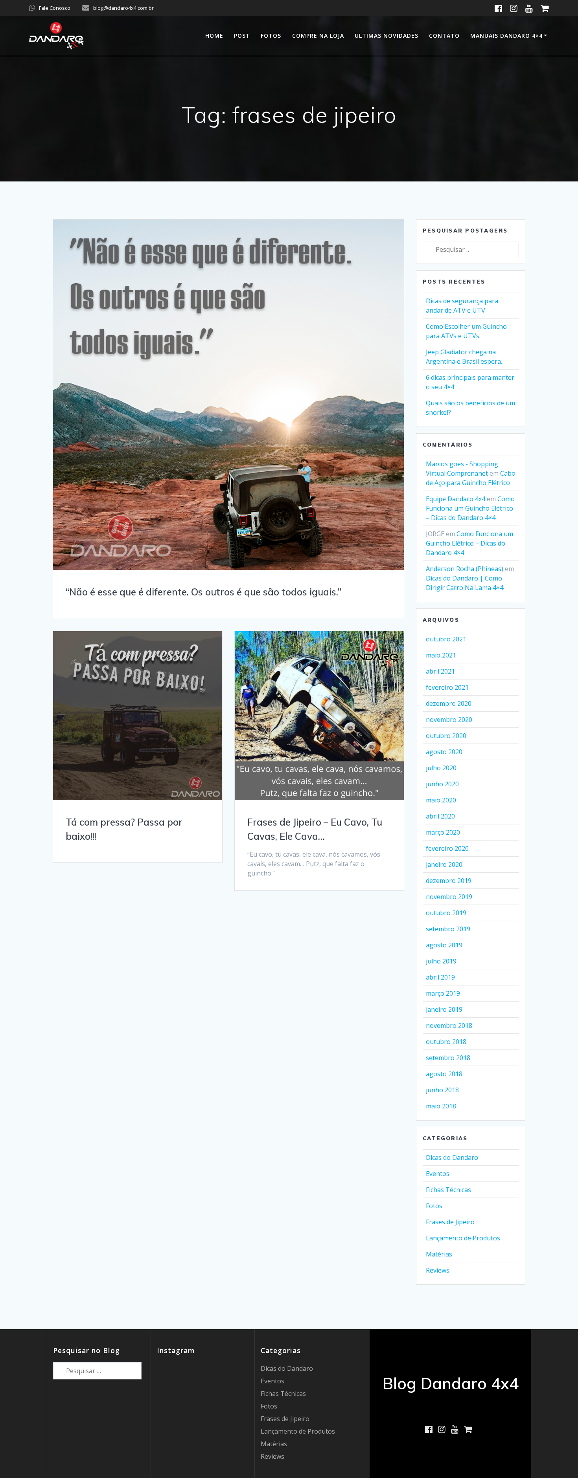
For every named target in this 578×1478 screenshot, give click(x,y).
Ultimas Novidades (386, 35)
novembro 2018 (449, 1025)
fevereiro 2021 (447, 687)
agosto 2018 (444, 1074)
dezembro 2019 (448, 880)
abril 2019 (440, 977)
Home (214, 35)
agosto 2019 (444, 945)
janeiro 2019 (444, 1009)
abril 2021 (440, 671)
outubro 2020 (446, 735)
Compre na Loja (318, 35)
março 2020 (443, 832)
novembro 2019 (449, 896)
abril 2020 (440, 816)
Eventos (437, 1173)
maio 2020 (441, 800)
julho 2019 (441, 961)
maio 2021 (441, 655)
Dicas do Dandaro (452, 1157)
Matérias (439, 1254)
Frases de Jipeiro (450, 1222)
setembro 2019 (448, 929)
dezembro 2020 (448, 703)
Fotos (271, 35)
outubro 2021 (446, 639)
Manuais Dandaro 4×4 (506, 35)
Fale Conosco (54, 7)
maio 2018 (441, 1106)
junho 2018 (442, 1090)
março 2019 (443, 993)
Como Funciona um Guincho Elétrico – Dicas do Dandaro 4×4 (470, 508)
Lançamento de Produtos (463, 1238)
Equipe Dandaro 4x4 (455, 498)
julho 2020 (441, 768)
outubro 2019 (446, 912)
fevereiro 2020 (447, 848)
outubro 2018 (446, 1041)
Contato (444, 35)
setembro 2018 (448, 1057)
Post (242, 35)
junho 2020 (442, 784)
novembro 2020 (449, 719)
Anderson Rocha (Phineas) (464, 568)
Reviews (437, 1270)
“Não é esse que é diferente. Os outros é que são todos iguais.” (203, 592)
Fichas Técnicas (448, 1189)
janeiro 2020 (444, 864)
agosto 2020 (444, 751)
